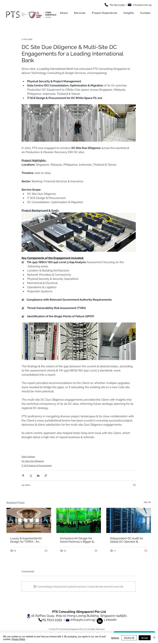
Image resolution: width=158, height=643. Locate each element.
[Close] (154, 638)
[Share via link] (45, 475)
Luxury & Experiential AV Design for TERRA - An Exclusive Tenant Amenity (27, 540)
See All (147, 502)
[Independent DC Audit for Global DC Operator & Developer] (128, 520)
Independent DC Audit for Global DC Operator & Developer (126, 540)
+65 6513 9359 (51, 620)
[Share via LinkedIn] (38, 475)
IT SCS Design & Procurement (37, 465)
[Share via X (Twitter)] (30, 475)
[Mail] (129, 5)
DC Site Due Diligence (33, 461)
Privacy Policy (18, 639)
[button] (64, 13)
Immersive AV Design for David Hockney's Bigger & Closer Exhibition (77, 540)
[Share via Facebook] (23, 475)
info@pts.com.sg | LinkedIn (94, 620)
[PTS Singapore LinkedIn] (100, 621)
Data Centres (28, 456)
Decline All (129, 637)
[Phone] (106, 5)
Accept (144, 637)
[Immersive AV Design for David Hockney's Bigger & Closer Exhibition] (78, 520)
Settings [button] (115, 637)
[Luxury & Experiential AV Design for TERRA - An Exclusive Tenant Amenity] (28, 520)
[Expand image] (40, 123)
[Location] (28, 616)
